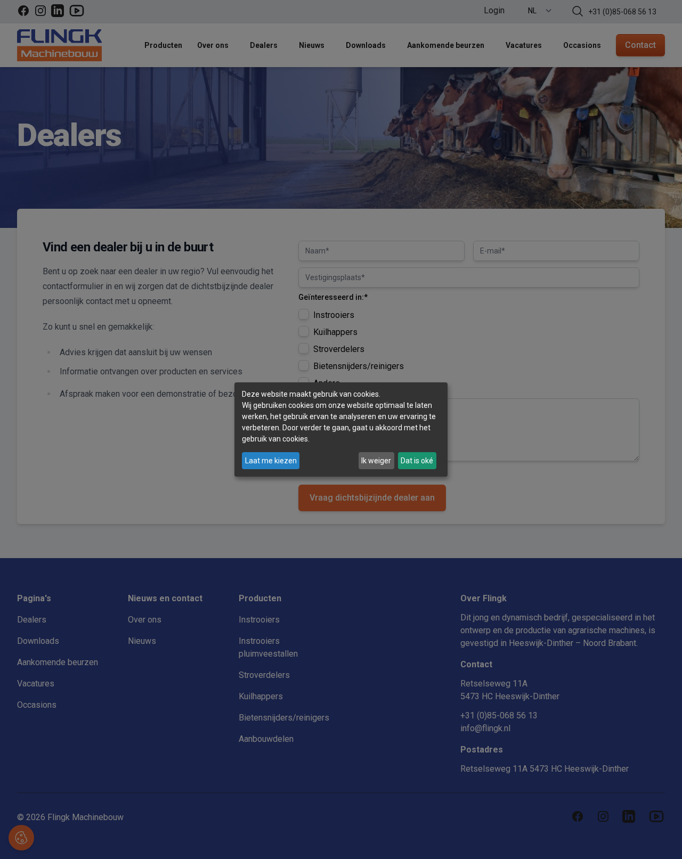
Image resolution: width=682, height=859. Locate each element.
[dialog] (341, 429)
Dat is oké (417, 460)
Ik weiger (376, 460)
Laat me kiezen (271, 460)
